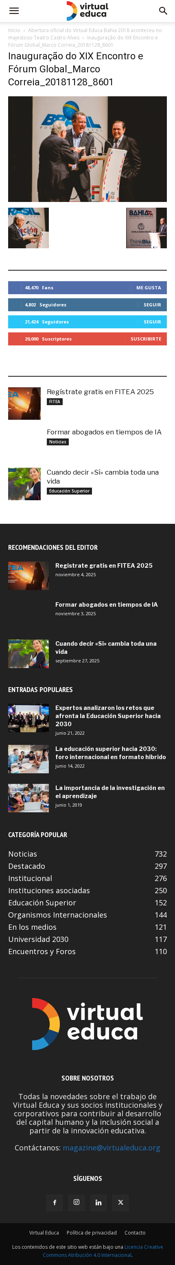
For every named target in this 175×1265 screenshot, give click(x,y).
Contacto (135, 1232)
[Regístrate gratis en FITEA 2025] (24, 403)
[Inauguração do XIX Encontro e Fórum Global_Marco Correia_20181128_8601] (87, 199)
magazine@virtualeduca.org (111, 1147)
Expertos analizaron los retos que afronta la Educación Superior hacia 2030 (108, 715)
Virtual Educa (44, 1232)
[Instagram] (76, 1203)
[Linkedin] (98, 1203)
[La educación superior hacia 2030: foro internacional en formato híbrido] (28, 759)
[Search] (163, 11)
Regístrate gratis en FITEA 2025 (100, 392)
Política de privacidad (92, 1232)
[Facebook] (54, 1203)
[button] (14, 11)
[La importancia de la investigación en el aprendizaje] (28, 798)
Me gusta (148, 287)
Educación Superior (69, 491)
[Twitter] (120, 1203)
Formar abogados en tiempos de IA (104, 432)
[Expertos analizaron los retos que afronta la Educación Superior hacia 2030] (28, 718)
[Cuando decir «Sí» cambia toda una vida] (24, 484)
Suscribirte (146, 339)
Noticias (57, 442)
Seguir (152, 305)
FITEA (54, 401)
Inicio (14, 30)
